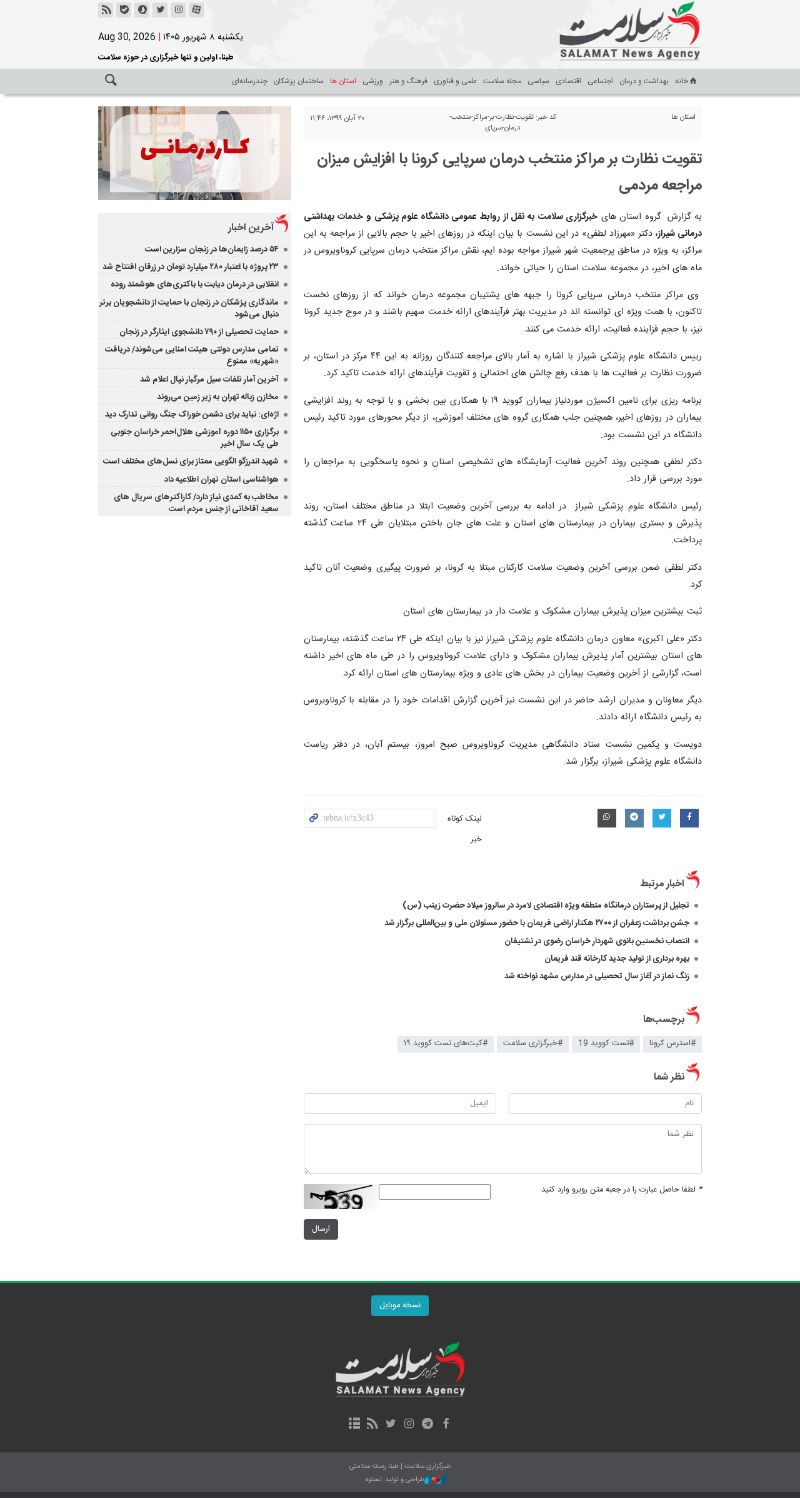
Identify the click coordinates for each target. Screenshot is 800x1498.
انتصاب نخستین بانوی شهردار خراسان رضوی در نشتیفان (596, 941)
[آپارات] (196, 10)
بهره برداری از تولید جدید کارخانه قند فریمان (616, 959)
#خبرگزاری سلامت (532, 1043)
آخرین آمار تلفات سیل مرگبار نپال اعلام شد (209, 380)
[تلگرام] (427, 1424)
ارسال (321, 1229)
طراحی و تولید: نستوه (395, 1480)
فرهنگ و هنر (408, 81)
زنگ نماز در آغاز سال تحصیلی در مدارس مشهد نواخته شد (596, 976)
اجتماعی (600, 81)
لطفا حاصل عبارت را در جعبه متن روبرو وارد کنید (621, 1190)
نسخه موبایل (400, 1305)
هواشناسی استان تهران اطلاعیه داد (221, 480)
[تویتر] (160, 10)
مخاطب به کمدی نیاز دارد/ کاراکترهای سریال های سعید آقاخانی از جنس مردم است (196, 503)
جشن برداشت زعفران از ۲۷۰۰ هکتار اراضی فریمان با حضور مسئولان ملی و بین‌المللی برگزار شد (536, 923)
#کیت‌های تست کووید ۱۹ (446, 1043)
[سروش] (141, 10)
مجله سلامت (502, 81)
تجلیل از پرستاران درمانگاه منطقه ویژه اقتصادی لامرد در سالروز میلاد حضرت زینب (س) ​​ (545, 906)
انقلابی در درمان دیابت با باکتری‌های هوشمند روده (195, 284)
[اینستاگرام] (178, 10)
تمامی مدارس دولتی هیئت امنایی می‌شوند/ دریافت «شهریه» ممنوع (192, 355)
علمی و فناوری (455, 81)
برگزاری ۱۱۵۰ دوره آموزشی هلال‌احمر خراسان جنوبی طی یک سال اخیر (195, 438)
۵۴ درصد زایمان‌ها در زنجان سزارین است (212, 249)
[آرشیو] (354, 1424)
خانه (681, 81)
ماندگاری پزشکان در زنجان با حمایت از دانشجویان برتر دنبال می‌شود (189, 308)
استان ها (343, 81)
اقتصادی (568, 81)
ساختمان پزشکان (299, 81)
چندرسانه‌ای (250, 81)
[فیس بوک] (445, 1424)
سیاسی (538, 81)
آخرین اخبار (251, 228)
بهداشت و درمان (644, 81)
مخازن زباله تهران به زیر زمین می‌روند (218, 397)
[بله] (123, 10)
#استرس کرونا (672, 1043)
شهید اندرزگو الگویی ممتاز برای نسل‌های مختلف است (191, 461)
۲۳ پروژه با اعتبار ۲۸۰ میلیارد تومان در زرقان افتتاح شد (190, 267)
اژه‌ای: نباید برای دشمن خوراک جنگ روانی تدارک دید (192, 415)
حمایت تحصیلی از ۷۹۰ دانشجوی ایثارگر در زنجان (199, 332)
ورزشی (372, 81)
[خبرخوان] (105, 10)
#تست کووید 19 (606, 1043)
